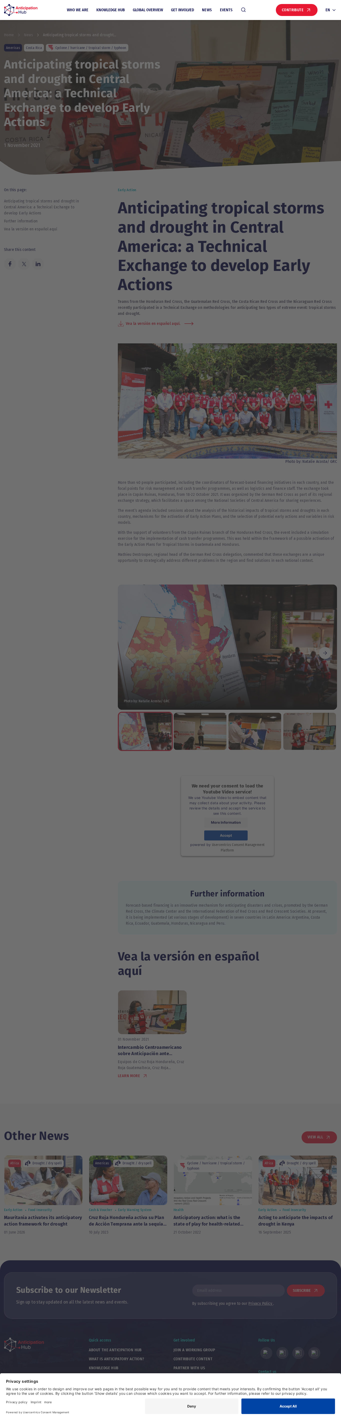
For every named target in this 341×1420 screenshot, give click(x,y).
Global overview (148, 9)
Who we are (77, 9)
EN (328, 9)
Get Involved (182, 9)
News (207, 9)
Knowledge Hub (110, 9)
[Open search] (243, 10)
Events (226, 9)
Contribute (293, 9)
